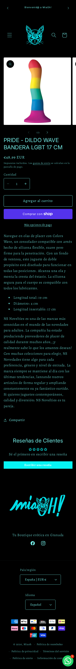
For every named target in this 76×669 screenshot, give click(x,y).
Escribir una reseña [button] (38, 465)
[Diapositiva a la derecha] (47, 132)
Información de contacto (52, 658)
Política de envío (23, 658)
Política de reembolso (50, 644)
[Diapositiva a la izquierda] (29, 132)
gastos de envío (41, 163)
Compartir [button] (17, 420)
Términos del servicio (56, 651)
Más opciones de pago (38, 225)
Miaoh (28, 644)
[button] (9, 35)
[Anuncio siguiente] (68, 8)
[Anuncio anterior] (8, 8)
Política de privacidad (24, 651)
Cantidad (10, 174)
